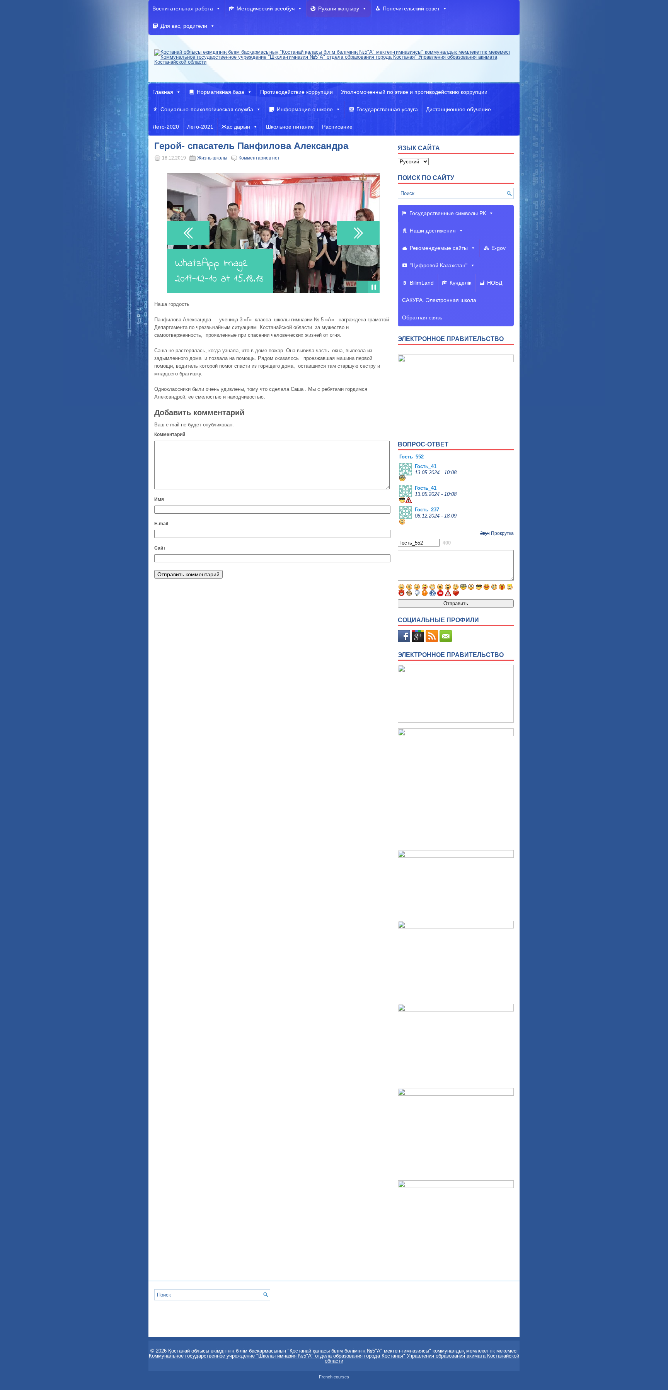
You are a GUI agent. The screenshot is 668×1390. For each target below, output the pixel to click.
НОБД (494, 283)
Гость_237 (427, 510)
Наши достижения (433, 230)
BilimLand (422, 283)
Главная (162, 92)
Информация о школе (305, 109)
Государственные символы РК (447, 213)
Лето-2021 (200, 127)
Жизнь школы (212, 158)
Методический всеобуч (266, 8)
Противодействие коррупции (296, 92)
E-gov (498, 248)
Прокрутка (502, 533)
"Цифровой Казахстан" (438, 265)
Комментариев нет (259, 158)
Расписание (337, 127)
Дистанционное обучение (458, 109)
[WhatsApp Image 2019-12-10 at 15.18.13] (362, 287)
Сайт (159, 548)
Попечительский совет (411, 8)
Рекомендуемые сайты (439, 248)
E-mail (161, 523)
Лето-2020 (166, 127)
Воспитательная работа (182, 8)
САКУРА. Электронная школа (439, 300)
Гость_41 (425, 466)
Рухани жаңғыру (338, 8)
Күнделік (460, 283)
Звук (484, 533)
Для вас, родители (183, 26)
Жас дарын (236, 127)
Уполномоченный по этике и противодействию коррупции (414, 92)
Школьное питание (290, 127)
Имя (159, 499)
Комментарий (169, 434)
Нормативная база (220, 92)
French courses (334, 1377)
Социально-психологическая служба (206, 109)
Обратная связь (422, 317)
